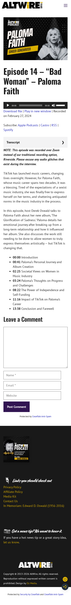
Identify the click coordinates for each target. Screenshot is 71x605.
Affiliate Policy (13, 492)
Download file (12, 111)
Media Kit (9, 496)
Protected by (35, 416)
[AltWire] (22, 5)
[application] (35, 105)
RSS (54, 125)
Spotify (8, 130)
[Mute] (53, 105)
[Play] (8, 105)
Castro (45, 125)
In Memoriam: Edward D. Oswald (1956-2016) (33, 506)
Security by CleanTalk (30, 594)
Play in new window (37, 111)
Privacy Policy (12, 487)
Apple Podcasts (28, 125)
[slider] (61, 105)
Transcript (13, 142)
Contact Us (10, 501)
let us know (11, 542)
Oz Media (32, 583)
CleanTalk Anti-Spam (41, 416)
